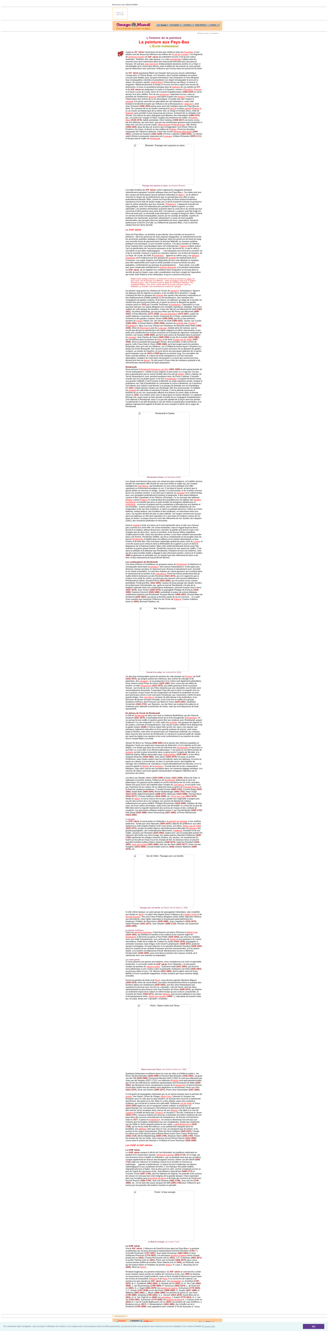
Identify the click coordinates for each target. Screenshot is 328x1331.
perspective (180, 1085)
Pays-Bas (188, 52)
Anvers (198, 89)
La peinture (214, 33)
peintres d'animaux (143, 932)
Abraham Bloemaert (182, 131)
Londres (129, 1112)
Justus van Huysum (157, 996)
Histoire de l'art (202, 33)
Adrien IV (197, 108)
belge (168, 1265)
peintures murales (136, 57)
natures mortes (153, 966)
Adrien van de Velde (192, 826)
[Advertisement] (175, 13)
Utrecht (173, 108)
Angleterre (132, 326)
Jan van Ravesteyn (168, 314)
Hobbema (177, 830)
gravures (152, 97)
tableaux (176, 87)
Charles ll (159, 1112)
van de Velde (186, 1103)
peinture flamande (168, 267)
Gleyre (143, 1267)
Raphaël (129, 113)
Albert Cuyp (192, 932)
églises (175, 1080)
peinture (174, 291)
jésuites (197, 500)
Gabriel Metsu (169, 754)
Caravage (167, 136)
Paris (164, 1279)
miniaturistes (176, 59)
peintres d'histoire (179, 1255)
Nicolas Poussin (133, 917)
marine (139, 321)
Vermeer (189, 676)
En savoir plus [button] (208, 1326)
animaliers (166, 1297)
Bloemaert (145, 328)
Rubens (172, 129)
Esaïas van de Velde (182, 339)
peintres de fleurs (174, 1300)
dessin (147, 360)
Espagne (170, 204)
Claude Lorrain (190, 914)
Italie (181, 195)
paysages (144, 681)
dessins (181, 97)
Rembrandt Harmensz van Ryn (154, 369)
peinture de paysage (178, 821)
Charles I (192, 323)
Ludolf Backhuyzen (182, 1124)
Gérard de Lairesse (165, 1155)
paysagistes (175, 1281)
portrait (188, 108)
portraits (172, 258)
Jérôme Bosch (157, 82)
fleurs (159, 339)
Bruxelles (188, 89)
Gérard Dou (146, 686)
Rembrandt (155, 138)
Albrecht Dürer (164, 125)
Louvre (196, 541)
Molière (145, 766)
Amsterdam (158, 255)
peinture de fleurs (158, 1178)
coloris (189, 279)
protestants (131, 504)
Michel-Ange (179, 125)
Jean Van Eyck (151, 64)
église (130, 500)
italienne (188, 104)
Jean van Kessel (139, 844)
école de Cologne (180, 54)
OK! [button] (313, 1326)
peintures (164, 94)
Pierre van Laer (178, 796)
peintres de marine (169, 1288)
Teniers (195, 787)
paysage (129, 101)
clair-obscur (143, 486)
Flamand (187, 787)
